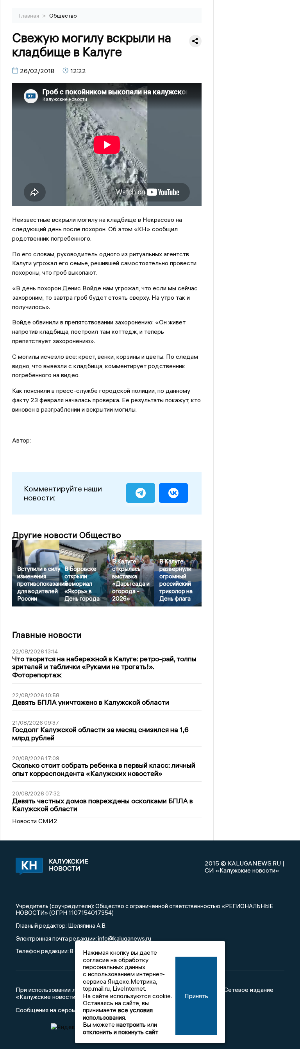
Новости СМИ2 (34, 821)
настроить (131, 1024)
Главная (29, 15)
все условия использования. (118, 1013)
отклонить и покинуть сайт (120, 1032)
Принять (196, 996)
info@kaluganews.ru (124, 938)
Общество (63, 15)
